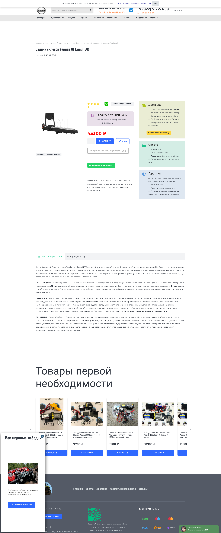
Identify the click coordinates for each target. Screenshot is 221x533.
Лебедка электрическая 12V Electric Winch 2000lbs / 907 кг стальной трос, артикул (50, 435)
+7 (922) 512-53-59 (51, 508)
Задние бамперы (76, 43)
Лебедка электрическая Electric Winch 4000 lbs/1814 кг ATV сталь (157, 435)
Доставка (101, 489)
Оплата (90, 489)
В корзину (105, 141)
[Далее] (191, 430)
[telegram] (131, 10)
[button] (46, 18)
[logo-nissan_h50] (41, 10)
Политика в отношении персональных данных (133, 3)
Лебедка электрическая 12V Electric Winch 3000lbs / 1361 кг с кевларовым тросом (86, 435)
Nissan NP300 (50, 43)
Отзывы (143, 489)
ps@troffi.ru (48, 527)
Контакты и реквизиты (123, 489)
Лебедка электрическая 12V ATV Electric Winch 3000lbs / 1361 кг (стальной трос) (121, 435)
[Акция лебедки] (23, 473)
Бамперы (62, 43)
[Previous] (30, 430)
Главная (39, 43)
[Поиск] (90, 10)
